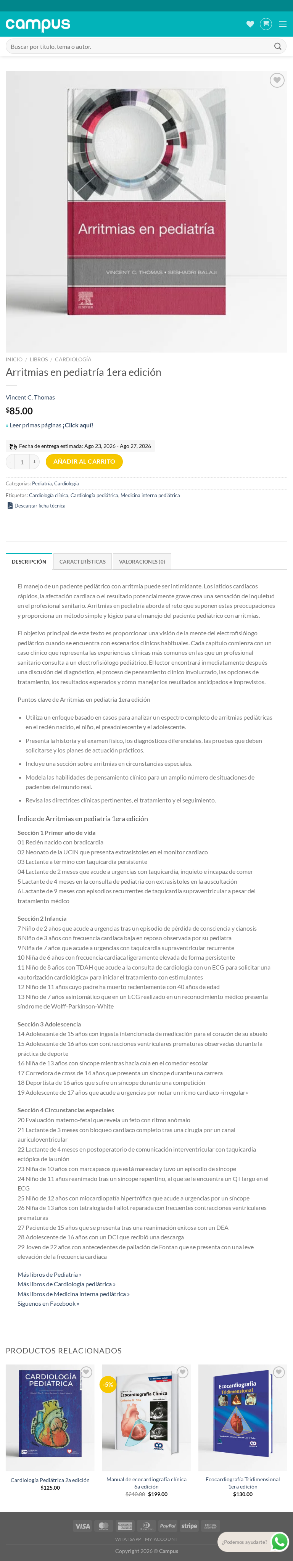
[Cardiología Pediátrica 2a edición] (50, 1417)
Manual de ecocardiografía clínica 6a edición (146, 1483)
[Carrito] (266, 24)
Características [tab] (83, 562)
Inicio (14, 359)
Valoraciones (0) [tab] (142, 562)
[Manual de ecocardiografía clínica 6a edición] (146, 1417)
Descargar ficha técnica (40, 506)
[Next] (287, 1437)
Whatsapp (128, 1539)
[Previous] (6, 1437)
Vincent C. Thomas (30, 397)
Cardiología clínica (48, 495)
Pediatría (42, 483)
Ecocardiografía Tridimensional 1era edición (243, 1483)
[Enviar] (278, 46)
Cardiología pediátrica (94, 495)
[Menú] (282, 23)
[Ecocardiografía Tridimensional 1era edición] (242, 1417)
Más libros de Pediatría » (50, 1274)
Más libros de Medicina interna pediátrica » (74, 1293)
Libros (39, 359)
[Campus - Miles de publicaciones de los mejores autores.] (38, 24)
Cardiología (73, 359)
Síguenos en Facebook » (48, 1303)
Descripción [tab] (29, 562)
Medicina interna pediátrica (150, 495)
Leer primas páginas (51, 425)
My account (161, 1539)
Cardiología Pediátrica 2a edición (50, 1480)
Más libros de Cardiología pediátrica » (67, 1283)
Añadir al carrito (84, 461)
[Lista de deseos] (250, 24)
